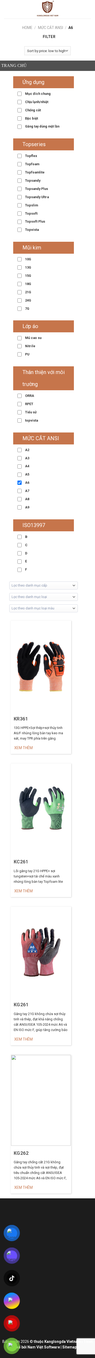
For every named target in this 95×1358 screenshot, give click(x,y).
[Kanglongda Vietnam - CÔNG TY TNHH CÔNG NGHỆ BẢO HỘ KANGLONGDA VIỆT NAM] (47, 9)
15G (27, 276)
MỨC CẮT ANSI (50, 28)
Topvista (31, 230)
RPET (28, 404)
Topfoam (31, 164)
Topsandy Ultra (36, 197)
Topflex (30, 156)
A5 (26, 474)
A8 (26, 499)
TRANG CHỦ (14, 65)
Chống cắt (32, 110)
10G (27, 259)
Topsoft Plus (34, 221)
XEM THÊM (23, 748)
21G (27, 292)
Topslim (31, 205)
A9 (26, 507)
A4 (26, 466)
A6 (26, 483)
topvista (31, 420)
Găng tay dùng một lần (41, 126)
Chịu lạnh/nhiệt (36, 102)
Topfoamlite (34, 172)
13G (27, 267)
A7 (26, 491)
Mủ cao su (32, 338)
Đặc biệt (31, 118)
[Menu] (7, 9)
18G (27, 284)
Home (27, 28)
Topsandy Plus (36, 189)
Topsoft (30, 213)
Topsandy (32, 181)
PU (26, 354)
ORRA (29, 396)
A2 (26, 450)
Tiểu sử (30, 412)
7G (26, 309)
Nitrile (29, 346)
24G (27, 300)
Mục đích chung (37, 94)
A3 (26, 458)
